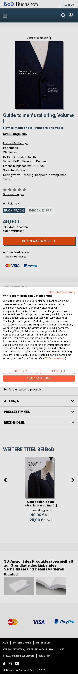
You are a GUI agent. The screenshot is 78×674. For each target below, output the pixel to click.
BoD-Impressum (55, 358)
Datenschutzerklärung (61, 292)
